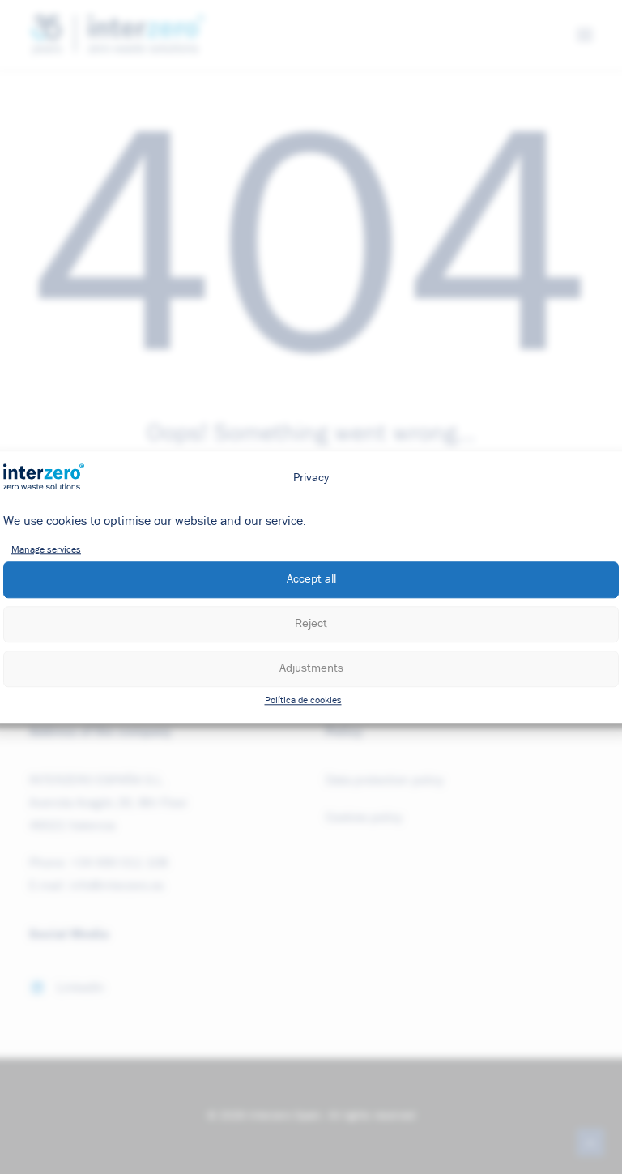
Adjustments (311, 669)
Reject (311, 624)
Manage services (46, 550)
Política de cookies (303, 701)
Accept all (311, 580)
